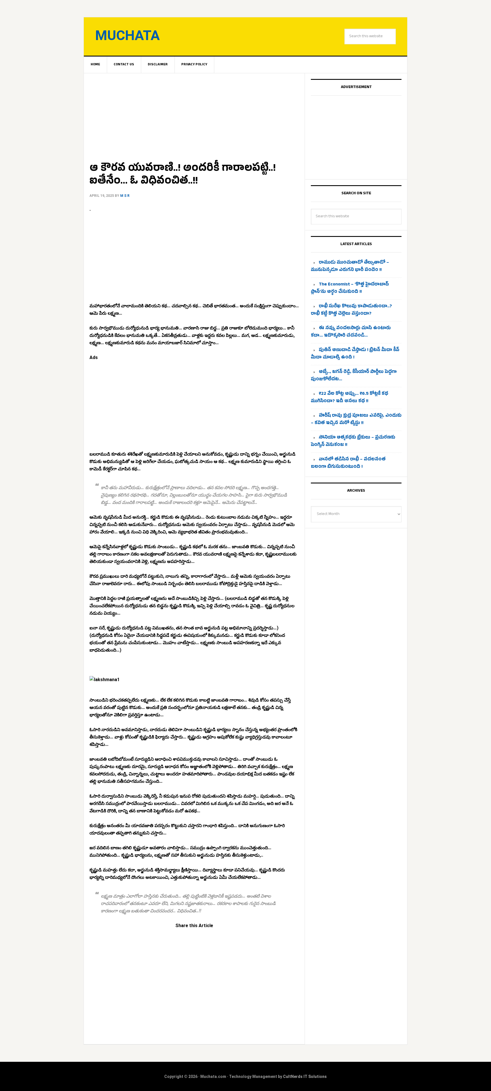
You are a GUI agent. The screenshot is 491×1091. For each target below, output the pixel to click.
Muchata (127, 35)
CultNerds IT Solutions (305, 1076)
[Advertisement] (194, 115)
